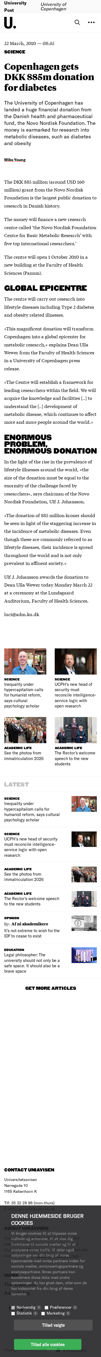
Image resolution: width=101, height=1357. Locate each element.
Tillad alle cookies (48, 1344)
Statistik (26, 1313)
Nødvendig (28, 1307)
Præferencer (63, 1307)
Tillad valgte (53, 1324)
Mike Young (15, 159)
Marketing (58, 1313)
